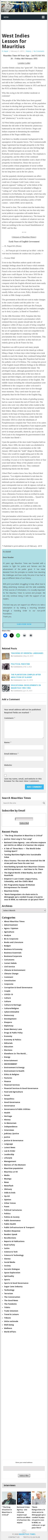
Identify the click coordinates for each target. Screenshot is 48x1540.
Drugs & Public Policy (13, 1033)
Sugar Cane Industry (13, 1287)
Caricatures (9, 960)
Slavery (7, 1259)
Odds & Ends (9, 1193)
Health (7, 1113)
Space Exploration (12, 1273)
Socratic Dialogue (12, 1269)
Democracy (9, 1015)
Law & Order (9, 1151)
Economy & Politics (12, 1040)
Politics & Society (12, 1217)
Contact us (13, 1537)
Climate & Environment (14, 970)
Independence (10, 1127)
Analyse (7, 935)
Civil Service (9, 967)
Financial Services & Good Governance (21, 1088)
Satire (6, 1248)
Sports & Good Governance (16, 1283)
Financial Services (12, 1085)
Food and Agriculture (13, 1092)
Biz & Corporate (11, 939)
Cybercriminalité (11, 1012)
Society (7, 1266)
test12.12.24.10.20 (31, 1537)
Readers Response (12, 1231)
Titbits (7, 1307)
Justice (7, 1137)
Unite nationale (11, 1321)
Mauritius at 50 (11, 1172)
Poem (6, 1207)
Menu (6, 17)
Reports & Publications (14, 1241)
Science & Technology (14, 1255)
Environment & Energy (14, 1067)
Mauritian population (13, 1168)
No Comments (39, 51)
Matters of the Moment (15, 1165)
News (6, 1182)
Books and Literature (13, 942)
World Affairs (10, 1332)
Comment (8, 977)
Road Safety (9, 1245)
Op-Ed (7, 1196)
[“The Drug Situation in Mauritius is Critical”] (9, 1498)
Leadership (9, 1154)
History (28, 51)
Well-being (9, 1325)
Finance (7, 1081)
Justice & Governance (13, 1140)
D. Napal (5, 51)
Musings (7, 1179)
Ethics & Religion (11, 1074)
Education (8, 1047)
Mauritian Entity (11, 891)
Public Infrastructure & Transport (19, 1227)
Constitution (10, 981)
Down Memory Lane (13, 1029)
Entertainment (11, 1061)
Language (8, 1144)
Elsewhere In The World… (15, 1054)
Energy (7, 1057)
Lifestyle (8, 1158)
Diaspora (8, 1022)
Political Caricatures (13, 1210)
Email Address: (11, 753)
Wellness (8, 1328)
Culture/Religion (11, 1008)
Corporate (8, 984)
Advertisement (11, 925)
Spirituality (9, 1276)
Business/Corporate (13, 956)
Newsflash (8, 1186)
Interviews (9, 1130)
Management (10, 1161)
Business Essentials (12, 953)
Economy (8, 1036)
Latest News (9, 1147)
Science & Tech (11, 1252)
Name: (7, 742)
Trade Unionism (11, 1311)
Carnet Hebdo (10, 963)
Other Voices (10, 1203)
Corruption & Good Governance (18, 987)
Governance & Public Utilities (17, 1109)
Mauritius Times (27, 1534)
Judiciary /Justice (11, 1134)
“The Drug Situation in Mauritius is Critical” (23, 836)
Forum (7, 1095)
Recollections (10, 1238)
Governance (9, 1106)
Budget (7, 946)
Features (8, 1078)
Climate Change (11, 974)
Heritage (8, 1116)
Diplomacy (8, 1026)
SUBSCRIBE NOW (24, 624)
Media (6, 1175)
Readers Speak (10, 1234)
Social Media (9, 1262)
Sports (7, 1280)
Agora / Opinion (11, 928)
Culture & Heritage (12, 1005)
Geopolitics (9, 1099)
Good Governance (12, 1102)
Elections (8, 1050)
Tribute (7, 1318)
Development (10, 1019)
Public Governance (12, 1220)
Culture (7, 998)
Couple (7, 991)
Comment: (9, 718)
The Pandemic (10, 1304)
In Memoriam (10, 1123)
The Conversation (12, 1297)
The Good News (11, 1300)
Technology (9, 1290)
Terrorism (8, 1293)
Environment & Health (14, 1071)
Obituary (8, 1189)
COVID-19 (8, 994)
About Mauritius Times (14, 921)
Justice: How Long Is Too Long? (18, 839)
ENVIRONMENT (10, 1064)
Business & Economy (13, 949)
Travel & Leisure (11, 1314)
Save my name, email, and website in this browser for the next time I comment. (23, 780)
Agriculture (9, 932)
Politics (7, 1214)
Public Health (10, 1224)
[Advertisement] (24, 23)
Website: (8, 765)
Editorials (8, 1043)
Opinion (7, 1200)
